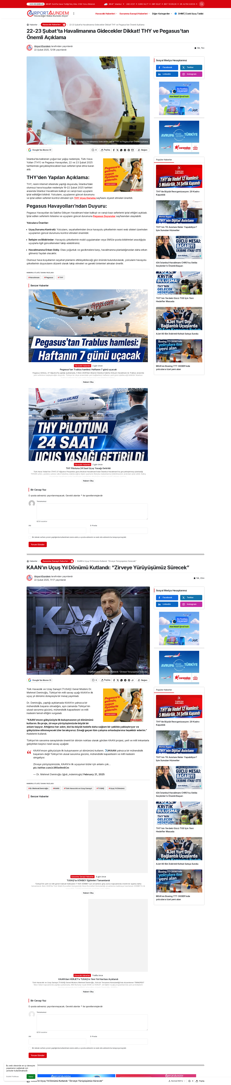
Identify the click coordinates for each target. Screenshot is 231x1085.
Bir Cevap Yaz (38, 489)
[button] (64, 24)
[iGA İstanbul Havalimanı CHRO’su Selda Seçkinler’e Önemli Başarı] (179, 252)
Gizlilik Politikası (12, 1077)
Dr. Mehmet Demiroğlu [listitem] (38, 788)
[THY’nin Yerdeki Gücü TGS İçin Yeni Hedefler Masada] (179, 288)
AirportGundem (42, 46)
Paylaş (201, 1081)
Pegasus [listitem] (48, 277)
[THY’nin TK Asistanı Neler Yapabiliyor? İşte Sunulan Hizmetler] (179, 217)
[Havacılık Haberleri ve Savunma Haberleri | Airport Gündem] (48, 13)
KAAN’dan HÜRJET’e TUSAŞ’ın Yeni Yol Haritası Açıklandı (88, 979)
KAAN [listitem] (56, 788)
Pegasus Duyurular (104, 216)
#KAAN (112, 750)
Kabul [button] (31, 1077)
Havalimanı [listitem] (34, 277)
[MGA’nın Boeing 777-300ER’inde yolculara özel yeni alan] (179, 356)
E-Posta (93, 525)
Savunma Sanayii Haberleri (82, 876)
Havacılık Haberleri (82, 366)
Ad (30, 525)
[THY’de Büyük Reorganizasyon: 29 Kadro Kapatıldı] (179, 181)
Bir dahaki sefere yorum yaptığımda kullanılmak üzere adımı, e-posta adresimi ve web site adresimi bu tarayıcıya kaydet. (79, 537)
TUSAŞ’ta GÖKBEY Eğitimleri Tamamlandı (88, 880)
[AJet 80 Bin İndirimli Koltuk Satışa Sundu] (179, 322)
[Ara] (201, 4)
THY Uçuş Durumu (85, 198)
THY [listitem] (60, 277)
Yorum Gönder (38, 544)
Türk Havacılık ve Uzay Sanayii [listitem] (78, 788)
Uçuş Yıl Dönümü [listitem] (116, 788)
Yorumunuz (41, 501)
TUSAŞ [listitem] (100, 788)
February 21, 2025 (94, 774)
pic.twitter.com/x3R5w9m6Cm (51, 767)
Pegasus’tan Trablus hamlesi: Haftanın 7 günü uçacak (88, 369)
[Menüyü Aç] (73, 13)
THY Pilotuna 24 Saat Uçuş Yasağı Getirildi (88, 468)
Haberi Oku (88, 382)
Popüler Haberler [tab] (164, 159)
